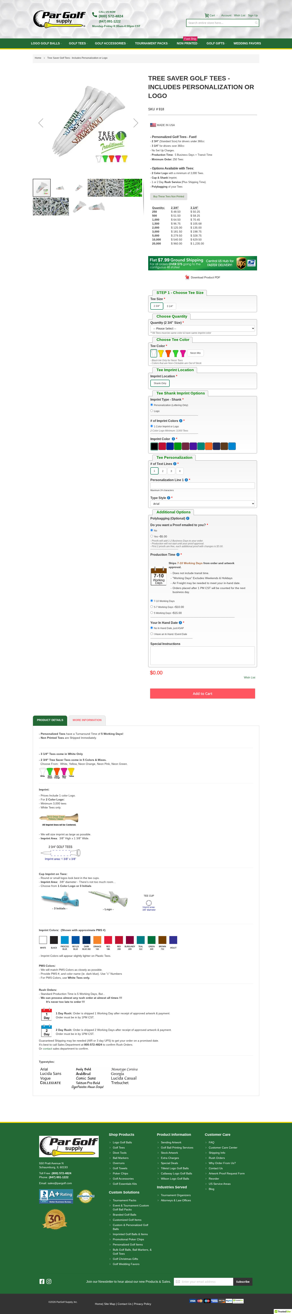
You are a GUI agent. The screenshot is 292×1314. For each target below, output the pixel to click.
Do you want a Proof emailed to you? (178, 525)
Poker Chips (120, 1173)
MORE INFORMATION (87, 720)
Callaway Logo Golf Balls (176, 1173)
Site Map (109, 1303)
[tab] (49, 720)
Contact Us (216, 1168)
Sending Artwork (171, 1142)
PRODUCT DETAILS (50, 720)
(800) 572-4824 (111, 16)
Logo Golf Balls (122, 1142)
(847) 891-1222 (110, 21)
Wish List (239, 15)
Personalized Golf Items (128, 1244)
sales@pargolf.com (60, 1183)
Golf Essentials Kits (125, 1183)
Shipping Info (217, 1152)
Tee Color (157, 346)
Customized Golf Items (127, 1219)
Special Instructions (165, 644)
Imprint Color (160, 439)
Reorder (214, 1178)
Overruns (119, 1163)
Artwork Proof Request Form (227, 1173)
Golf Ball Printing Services (177, 1147)
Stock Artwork (169, 1152)
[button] (41, 122)
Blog (211, 1189)
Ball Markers (121, 1157)
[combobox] (222, 23)
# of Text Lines (161, 464)
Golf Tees (119, 1147)
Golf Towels (120, 1168)
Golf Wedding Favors (126, 1264)
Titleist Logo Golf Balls (175, 1168)
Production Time (162, 554)
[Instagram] (48, 1282)
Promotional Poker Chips (128, 1239)
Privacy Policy (142, 1303)
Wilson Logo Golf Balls (175, 1178)
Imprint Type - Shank (165, 399)
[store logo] (59, 19)
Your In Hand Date (164, 622)
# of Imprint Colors (164, 421)
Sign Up (253, 15)
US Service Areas (220, 1183)
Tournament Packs (124, 1200)
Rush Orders (217, 1157)
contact (47, 1048)
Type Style (158, 498)
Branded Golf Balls (124, 1214)
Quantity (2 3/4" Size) (166, 322)
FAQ (211, 1142)
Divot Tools (120, 1152)
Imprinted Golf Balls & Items (130, 1234)
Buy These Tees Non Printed (168, 196)
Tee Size (156, 299)
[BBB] (56, 1191)
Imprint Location (162, 376)
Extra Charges (170, 1157)
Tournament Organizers (176, 1195)
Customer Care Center (223, 1147)
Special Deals (169, 1163)
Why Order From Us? (222, 1163)
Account (226, 15)
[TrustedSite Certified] (238, 1300)
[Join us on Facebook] (43, 1282)
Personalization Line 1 (167, 480)
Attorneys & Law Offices (176, 1200)
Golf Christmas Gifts (125, 1258)
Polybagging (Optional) (167, 518)
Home (98, 1303)
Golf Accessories (123, 1178)
